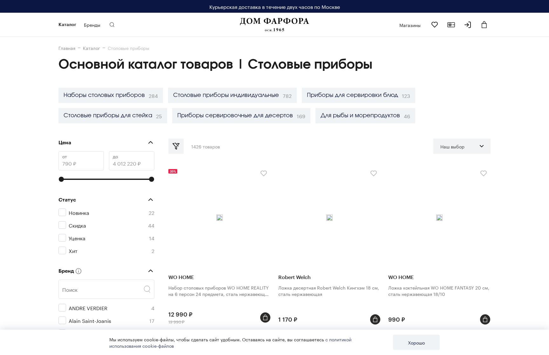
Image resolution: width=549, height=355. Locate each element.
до (115, 156)
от (64, 156)
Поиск (70, 289)
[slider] (61, 179)
